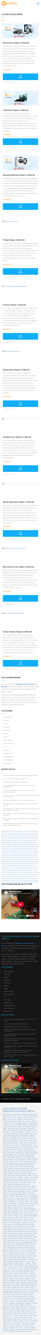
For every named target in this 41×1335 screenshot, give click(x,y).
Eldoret (13, 1331)
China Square (21, 1203)
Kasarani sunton (12, 1193)
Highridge (17, 1282)
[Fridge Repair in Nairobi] (20, 228)
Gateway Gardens (13, 1138)
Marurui (31, 1266)
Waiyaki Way (19, 1326)
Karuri (8, 1137)
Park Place (23, 1308)
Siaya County (11, 1243)
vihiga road (12, 1326)
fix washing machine (33, 838)
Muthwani (5, 1151)
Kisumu (29, 1331)
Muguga (9, 1133)
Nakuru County (31, 1238)
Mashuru (5, 1152)
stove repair (33, 868)
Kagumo (32, 1205)
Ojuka (16, 1165)
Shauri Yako (29, 1168)
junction (8, 1287)
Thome (26, 1320)
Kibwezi (5, 1221)
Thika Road (15, 1320)
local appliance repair (28, 853)
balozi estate (34, 1268)
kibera (9, 1296)
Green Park (33, 1138)
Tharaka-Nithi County (8, 1229)
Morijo (26, 1179)
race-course (32, 1310)
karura (36, 1291)
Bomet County (34, 1240)
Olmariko (24, 1175)
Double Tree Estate (24, 1273)
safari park (5, 1317)
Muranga (10, 1259)
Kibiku (4, 1210)
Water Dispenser (8, 760)
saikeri (21, 1208)
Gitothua (20, 1116)
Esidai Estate (30, 1156)
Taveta (4, 1215)
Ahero (30, 1221)
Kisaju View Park (20, 1158)
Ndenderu (32, 1135)
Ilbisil (9, 1158)
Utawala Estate (17, 1173)
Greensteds (5, 1159)
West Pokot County (13, 1235)
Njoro (36, 1210)
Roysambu (32, 1313)
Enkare (10, 1172)
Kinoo (4, 1298)
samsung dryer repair (31, 865)
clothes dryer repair (5, 836)
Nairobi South (29, 1254)
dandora (5, 1217)
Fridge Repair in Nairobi (14, 240)
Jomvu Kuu (10, 1252)
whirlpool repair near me (17, 882)
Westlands (11, 1327)
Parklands (5, 1310)
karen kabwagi (7, 1292)
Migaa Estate (26, 1184)
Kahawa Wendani (15, 1289)
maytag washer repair (26, 857)
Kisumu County (20, 1243)
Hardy (12, 1282)
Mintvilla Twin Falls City (27, 1147)
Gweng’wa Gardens (32, 1280)
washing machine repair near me (29, 876)
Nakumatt (22, 1256)
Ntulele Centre (11, 1175)
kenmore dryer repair (9, 848)
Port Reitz (21, 1264)
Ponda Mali (11, 1168)
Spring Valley (16, 1319)
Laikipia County (21, 1238)
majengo (16, 1305)
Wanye (31, 1326)
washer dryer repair (5, 874)
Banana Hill (7, 1270)
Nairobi (14, 861)
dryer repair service (24, 838)
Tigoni (25, 1182)
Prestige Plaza (21, 1200)
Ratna (8, 1196)
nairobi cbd (29, 1256)
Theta (24, 1130)
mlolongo (11, 1182)
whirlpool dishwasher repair (12, 880)
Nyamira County (23, 1245)
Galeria (27, 1277)
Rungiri (35, 1315)
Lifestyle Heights (16, 1114)
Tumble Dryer (7, 753)
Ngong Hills (32, 1208)
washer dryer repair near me (16, 874)
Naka (32, 1165)
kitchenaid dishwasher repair (26, 849)
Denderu (10, 1184)
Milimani (15, 1166)
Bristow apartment (7, 1189)
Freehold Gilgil (27, 1161)
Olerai (10, 1173)
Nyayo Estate (32, 1306)
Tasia (34, 1319)
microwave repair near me (32, 859)
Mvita (16, 1264)
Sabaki (13, 1158)
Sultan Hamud (7, 1149)
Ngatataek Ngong (20, 1152)
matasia (26, 1266)
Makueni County (12, 1231)
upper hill (9, 1324)
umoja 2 (33, 1322)
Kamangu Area (15, 1210)
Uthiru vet (5, 1326)
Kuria (9, 1221)
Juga (21, 1207)
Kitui (25, 1214)
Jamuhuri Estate (13, 1121)
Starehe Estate (7, 1124)
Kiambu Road (24, 1310)
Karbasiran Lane (18, 1291)
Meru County (29, 1228)
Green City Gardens (24, 1138)
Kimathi (19, 1205)
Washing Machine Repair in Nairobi (19, 175)
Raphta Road (12, 1312)
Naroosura (18, 1175)
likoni (33, 1261)
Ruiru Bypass (7, 1205)
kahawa (32, 1287)
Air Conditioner (8, 717)
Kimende (31, 1296)
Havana (30, 1182)
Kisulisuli (12, 1161)
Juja (33, 1285)
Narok (32, 1212)
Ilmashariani (20, 1179)
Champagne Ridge (30, 1154)
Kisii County (15, 1245)
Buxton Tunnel (25, 1198)
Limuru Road (30, 1301)
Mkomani (30, 1250)
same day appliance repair (9, 865)
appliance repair (29, 831)
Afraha (17, 1159)
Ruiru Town (14, 1116)
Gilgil (21, 1212)
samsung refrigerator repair (21, 866)
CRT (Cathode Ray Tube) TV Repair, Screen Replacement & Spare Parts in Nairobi (21, 809)
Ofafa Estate (28, 1121)
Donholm (15, 1273)
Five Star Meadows (8, 1277)
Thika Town (21, 1121)
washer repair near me (34, 874)
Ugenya (26, 1221)
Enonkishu (13, 1179)
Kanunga (14, 1205)
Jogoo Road (28, 1285)
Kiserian (15, 1298)
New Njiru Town (12, 1200)
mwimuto (5, 1254)
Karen (25, 1291)
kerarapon (25, 1294)
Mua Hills (26, 1149)
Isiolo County (21, 1228)
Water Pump (7, 763)
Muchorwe (5, 1166)
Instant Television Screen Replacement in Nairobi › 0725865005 (19, 786)
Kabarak (10, 1247)
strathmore (23, 1319)
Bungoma (16, 1214)
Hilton (20, 1161)
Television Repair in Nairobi (15, 110)
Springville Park (30, 1144)
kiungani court (29, 1191)
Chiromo (20, 1271)
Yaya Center (27, 1327)
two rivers (17, 1322)
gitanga (21, 1278)
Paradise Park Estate (23, 1151)
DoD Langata (16, 1222)
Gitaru (16, 1182)
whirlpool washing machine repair (30, 882)
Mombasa (33, 1329)
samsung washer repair (10, 868)
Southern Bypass (7, 1319)
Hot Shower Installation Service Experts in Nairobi (19, 800)
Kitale (18, 1331)
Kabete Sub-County (17, 1130)
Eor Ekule (35, 1175)
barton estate (14, 1270)
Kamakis (25, 1193)
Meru (21, 1217)
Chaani (12, 1264)
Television (6, 750)
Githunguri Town (21, 1117)
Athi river (5, 1182)
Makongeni (29, 1305)
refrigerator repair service (19, 863)
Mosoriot (5, 1222)
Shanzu (16, 1249)
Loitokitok (22, 1144)
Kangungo (25, 1219)
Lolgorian (26, 1170)
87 (13, 1292)
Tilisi (20, 1182)
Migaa (17, 1135)
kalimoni (31, 1294)
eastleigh (32, 1273)
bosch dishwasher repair (33, 834)
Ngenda (10, 1207)
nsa (24, 1263)
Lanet (10, 1222)
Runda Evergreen (28, 1133)
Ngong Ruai (11, 1217)
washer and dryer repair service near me (30, 872)
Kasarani (24, 1292)
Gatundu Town (33, 1123)
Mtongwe (28, 1263)
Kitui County (27, 1229)
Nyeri (17, 1329)
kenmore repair (30, 848)
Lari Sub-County (11, 1119)
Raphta (12, 1196)
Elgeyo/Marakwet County (26, 1236)
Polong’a (24, 1173)
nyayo (26, 1306)
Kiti (17, 1161)
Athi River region (22, 1137)
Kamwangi (26, 1123)
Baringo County (12, 1238)
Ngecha (20, 1124)
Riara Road (29, 1312)
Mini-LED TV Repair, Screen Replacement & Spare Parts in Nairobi (21, 819)
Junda (35, 1259)
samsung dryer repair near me (8, 866)
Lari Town (19, 1119)
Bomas (20, 1270)
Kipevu (5, 1261)
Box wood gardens (25, 1186)
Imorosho (10, 1208)
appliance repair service (25, 833)
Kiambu (22, 1329)
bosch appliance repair (23, 834)
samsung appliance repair (20, 865)
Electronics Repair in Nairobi (16, 43)
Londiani (19, 1247)
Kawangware (30, 1292)
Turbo (14, 1247)
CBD (4, 1196)
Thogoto (21, 1320)
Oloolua (6, 1154)
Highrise (23, 1282)
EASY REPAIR (9, 82)
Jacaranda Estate (24, 1284)
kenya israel (19, 1294)
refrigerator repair (35, 861)
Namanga (30, 1196)
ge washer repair (9, 846)
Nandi (34, 1221)
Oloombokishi (34, 1177)
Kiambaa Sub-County (17, 1140)
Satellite (16, 1317)
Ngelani (16, 1208)
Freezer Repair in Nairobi (14, 305)
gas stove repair (12, 842)
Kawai (29, 1175)
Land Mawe (12, 1299)
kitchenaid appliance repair (14, 849)
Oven (5, 746)
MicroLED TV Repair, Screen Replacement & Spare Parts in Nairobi (21, 814)
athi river (20, 1268)
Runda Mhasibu (23, 1315)
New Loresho (32, 1264)
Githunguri (27, 1278)
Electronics (6, 730)
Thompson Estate (33, 1320)
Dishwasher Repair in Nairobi (16, 370)
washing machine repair (16, 876)
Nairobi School (7, 1256)
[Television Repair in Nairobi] (20, 98)
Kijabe (25, 1119)
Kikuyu (14, 1296)
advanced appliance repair (7, 831)
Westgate (5, 1327)
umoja (22, 1322)
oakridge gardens (7, 1186)
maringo (12, 1278)
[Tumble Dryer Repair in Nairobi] (20, 425)
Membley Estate (33, 1114)
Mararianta (27, 1177)
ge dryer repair (25, 844)
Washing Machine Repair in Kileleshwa (15, 782)
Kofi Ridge (25, 1114)
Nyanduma (31, 1119)
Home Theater (7, 740)
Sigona (36, 1133)
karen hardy (18, 1292)
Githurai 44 (6, 1280)
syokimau (29, 1319)
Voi (29, 1214)
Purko (21, 1149)
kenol (8, 1294)
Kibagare (5, 1203)
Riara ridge (16, 1207)
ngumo (17, 1263)
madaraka (10, 1305)
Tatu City (30, 1207)
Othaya (11, 1219)
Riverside (20, 1313)
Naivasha (10, 1214)
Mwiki (23, 1254)
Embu (32, 1217)
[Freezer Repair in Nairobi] (20, 293)
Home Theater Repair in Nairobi (17, 632)
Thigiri (4, 1320)
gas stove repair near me (21, 842)
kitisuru (26, 1298)
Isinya (17, 1284)
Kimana (32, 1149)
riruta (16, 1313)
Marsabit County (12, 1228)
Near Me (25, 1194)
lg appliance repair (22, 851)
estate (27, 1275)
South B (25, 1317)
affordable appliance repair (19, 831)
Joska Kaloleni (6, 1140)
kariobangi (31, 1291)
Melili (5, 1177)
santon (11, 1317)
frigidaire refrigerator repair (29, 840)
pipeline (11, 1310)
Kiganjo (5, 1128)
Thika (29, 1194)
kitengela (20, 1298)
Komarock (5, 1299)
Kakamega (23, 1331)
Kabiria (27, 1287)
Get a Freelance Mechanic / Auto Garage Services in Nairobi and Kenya (19, 791)
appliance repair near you (13, 833)
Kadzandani (12, 1250)
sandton (30, 1315)
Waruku (35, 1201)
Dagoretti (26, 1271)
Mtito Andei (34, 1214)
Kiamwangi (22, 1128)
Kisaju (25, 1196)
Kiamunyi (35, 1159)
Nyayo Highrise (13, 1203)
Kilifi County (11, 1224)
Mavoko (16, 1144)
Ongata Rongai (34, 1152)
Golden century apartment (20, 1189)
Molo (10, 1166)
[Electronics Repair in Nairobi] (20, 31)
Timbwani (24, 1259)
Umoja (34, 1194)
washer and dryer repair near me (14, 872)
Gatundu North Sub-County (29, 1126)
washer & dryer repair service (25, 870)
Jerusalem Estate (15, 1285)
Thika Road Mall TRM (16, 1194)
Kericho (8, 1331)
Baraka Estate (10, 1156)
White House (7, 1170)
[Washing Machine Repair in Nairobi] (20, 163)
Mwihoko (17, 1254)
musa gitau (11, 1254)
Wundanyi (10, 1215)
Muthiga (5, 1259)
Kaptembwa (23, 1159)
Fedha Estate (33, 1275)
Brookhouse (26, 1270)
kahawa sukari (6, 1289)
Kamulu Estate (11, 1191)
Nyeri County (32, 1231)
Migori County (7, 1245)
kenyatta (5, 1214)
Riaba (4, 1137)
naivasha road (15, 1256)
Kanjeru (11, 1291)
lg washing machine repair (17, 853)
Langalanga (15, 1163)
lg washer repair (7, 853)
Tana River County (21, 1224)
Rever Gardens (32, 1179)
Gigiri (16, 1278)
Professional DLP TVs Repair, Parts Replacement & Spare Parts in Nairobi (21, 796)
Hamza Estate (6, 1282)
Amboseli (14, 1268)
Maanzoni (6, 1144)
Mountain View (13, 1257)
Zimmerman (6, 1329)
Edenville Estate (24, 1135)
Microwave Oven (8, 743)
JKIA (22, 1285)
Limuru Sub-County (13, 1128)
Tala (31, 1145)
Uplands (5, 1200)
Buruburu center (7, 1271)
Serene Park (11, 1152)
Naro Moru (26, 1212)
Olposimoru (14, 1177)
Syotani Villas (25, 1145)
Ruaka (8, 1315)
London (9, 1163)
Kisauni (28, 1252)
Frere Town (22, 1249)
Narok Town (20, 1170)
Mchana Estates (7, 1114)
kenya (13, 1294)
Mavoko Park (15, 1149)
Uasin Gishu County (13, 1236)
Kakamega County (8, 1242)
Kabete (22, 1287)
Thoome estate (7, 1322)
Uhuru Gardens (30, 1200)
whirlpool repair (8, 882)
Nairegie (5, 1172)
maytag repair (7, 857)
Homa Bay (20, 1221)
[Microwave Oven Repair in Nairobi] (20, 555)
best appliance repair (13, 834)
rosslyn (26, 1313)
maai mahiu (26, 1247)
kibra (9, 1210)
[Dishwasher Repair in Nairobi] (20, 357)
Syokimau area (16, 1145)
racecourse (5, 1312)
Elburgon (31, 1210)
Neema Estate (11, 1198)
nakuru (35, 1256)
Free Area (15, 1172)
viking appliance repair (13, 870)
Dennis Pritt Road (7, 1273)
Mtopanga (30, 1259)
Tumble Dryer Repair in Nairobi (17, 437)
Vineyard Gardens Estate (13, 1147)
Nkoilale (20, 1177)
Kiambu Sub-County (17, 1133)
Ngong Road (10, 1263)
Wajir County (26, 1226)
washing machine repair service (8, 878)
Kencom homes (14, 1180)
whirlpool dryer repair (23, 880)
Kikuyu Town (13, 1131)
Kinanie (16, 1142)
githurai (33, 1278)
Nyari (22, 1306)
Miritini (17, 1261)
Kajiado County (15, 1240)
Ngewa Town (7, 1117)
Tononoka (28, 1261)
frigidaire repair (4, 842)
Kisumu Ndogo (34, 1203)
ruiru (12, 1315)
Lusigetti (18, 1198)
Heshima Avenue (13, 1201)
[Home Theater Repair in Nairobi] (20, 619)
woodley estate (19, 1327)
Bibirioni (14, 1124)
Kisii (4, 1331)
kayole (4, 1294)
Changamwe (17, 1252)
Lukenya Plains (34, 1142)
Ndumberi (31, 1193)
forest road (16, 1277)
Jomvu (23, 1252)
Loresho (5, 1303)
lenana (11, 1301)
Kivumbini (5, 1165)
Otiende (13, 1308)
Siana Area (6, 1179)
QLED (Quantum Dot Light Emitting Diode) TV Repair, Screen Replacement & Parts (20, 824)
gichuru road (32, 1284)
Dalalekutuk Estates (20, 1156)
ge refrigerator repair (33, 844)
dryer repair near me (15, 838)
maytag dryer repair (24, 855)
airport (9, 1268)
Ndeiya (24, 1124)
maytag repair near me (16, 857)
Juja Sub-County (29, 1131)
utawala (23, 1324)
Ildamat (5, 1158)
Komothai (29, 1117)
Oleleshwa (5, 1173)
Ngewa (4, 1119)
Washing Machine (8, 756)
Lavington (5, 1301)
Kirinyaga (5, 1219)
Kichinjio (6, 1161)
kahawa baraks (31, 1187)
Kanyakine (27, 1217)
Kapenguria (16, 1212)
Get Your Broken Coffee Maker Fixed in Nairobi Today (20, 775)
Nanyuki (12, 1329)
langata (25, 1299)
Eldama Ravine (8, 1212)
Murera (25, 1116)
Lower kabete (11, 1303)
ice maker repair (27, 846)
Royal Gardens (33, 1151)
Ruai (4, 1315)
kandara (5, 1207)
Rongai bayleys (10, 1187)
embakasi (10, 1275)
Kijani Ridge (6, 1116)
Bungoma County (27, 1242)
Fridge (5, 737)
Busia (21, 1214)
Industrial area (11, 1284)
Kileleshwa (20, 1296)
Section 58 (22, 1166)
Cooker (5, 723)
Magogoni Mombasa (8, 1249)
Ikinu (34, 1117)
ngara (26, 1264)
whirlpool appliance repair (21, 878)
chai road (14, 1271)
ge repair (3, 846)
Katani (35, 1140)
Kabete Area (26, 1205)
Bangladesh (22, 1165)
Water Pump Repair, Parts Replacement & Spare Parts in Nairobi (20, 804)
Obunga (18, 1306)
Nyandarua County (23, 1231)
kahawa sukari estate (20, 1187)
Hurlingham (30, 1282)
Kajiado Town (12, 1151)
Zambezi (33, 1327)
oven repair (18, 861)
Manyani (12, 1165)
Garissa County (18, 1226)
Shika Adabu (23, 1250)
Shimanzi (32, 1247)
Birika (4, 1156)
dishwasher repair (14, 836)
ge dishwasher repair (17, 844)
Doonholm (21, 1201)
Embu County (19, 1229)
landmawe (19, 1299)
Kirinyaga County (7, 1233)
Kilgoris (13, 1170)
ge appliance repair (31, 842)
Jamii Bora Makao (31, 1158)
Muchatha (5, 1257)
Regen (23, 1312)
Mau (9, 1177)
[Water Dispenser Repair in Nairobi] (20, 490)
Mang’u (20, 1123)
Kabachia (12, 1159)
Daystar (27, 1201)
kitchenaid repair (13, 851)
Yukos (36, 1147)
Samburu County (23, 1235)
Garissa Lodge (19, 1196)
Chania (15, 1123)
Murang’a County (18, 1233)
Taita (20, 1215)
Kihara (27, 1203)
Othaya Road (6, 1308)
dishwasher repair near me (24, 836)
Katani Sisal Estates (8, 1142)
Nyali (13, 1306)
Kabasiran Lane (16, 1287)
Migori (17, 1217)
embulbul (22, 1275)
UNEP (4, 1324)
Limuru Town (16, 1186)
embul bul (16, 1275)
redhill (19, 1312)
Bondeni (5, 1168)
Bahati (21, 1163)
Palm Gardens (11, 1135)
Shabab (23, 1168)
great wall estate (31, 1180)
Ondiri (5, 1135)
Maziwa (21, 1266)
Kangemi (6, 1291)
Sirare (19, 1219)
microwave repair (23, 859)
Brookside (33, 1270)
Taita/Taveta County (8, 1226)
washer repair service (6, 876)
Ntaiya (29, 1173)
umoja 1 (27, 1322)
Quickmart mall (7, 1306)
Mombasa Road (22, 1257)
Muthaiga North (18, 1184)
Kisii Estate (21, 1131)
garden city (6, 1278)
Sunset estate (23, 1180)
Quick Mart (17, 1310)
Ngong (4, 1263)
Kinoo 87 (9, 1298)
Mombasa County (25, 1222)
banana (26, 1208)
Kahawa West (24, 1289)
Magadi (30, 1215)
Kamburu (5, 1121)
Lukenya (26, 1142)
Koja (31, 1201)
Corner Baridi (20, 1154)
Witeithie (29, 1130)
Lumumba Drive (20, 1303)
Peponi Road (30, 1308)
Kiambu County (28, 1233)
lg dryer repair (29, 851)
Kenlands (29, 1159)
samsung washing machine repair (23, 868)
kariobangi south (33, 1289)
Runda (16, 1315)
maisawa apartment (33, 1189)
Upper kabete (16, 1324)
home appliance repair (18, 846)
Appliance (6, 720)
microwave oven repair (13, 859)
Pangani (18, 1308)
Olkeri (27, 1152)
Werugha (16, 1215)
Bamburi (22, 1261)
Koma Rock (32, 1298)
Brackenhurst (33, 1198)
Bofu (18, 1250)
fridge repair (10, 840)
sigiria (20, 1317)
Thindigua (14, 1137)
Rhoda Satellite (30, 1166)
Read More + (7, 69)
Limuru (24, 1301)
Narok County (6, 1240)
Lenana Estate (22, 1172)
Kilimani (26, 1296)
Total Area (29, 1172)
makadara (22, 1305)
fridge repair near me (18, 840)
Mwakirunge (17, 1259)
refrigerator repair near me (7, 863)
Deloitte (32, 1271)
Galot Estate (33, 1277)
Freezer (5, 733)
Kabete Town (17, 1126)
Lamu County (30, 1224)
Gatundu (5, 1208)
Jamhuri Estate (6, 1285)
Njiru (21, 1263)
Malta (5, 1191)
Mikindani (11, 1261)
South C (31, 1317)
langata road (31, 1299)
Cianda (21, 1142)
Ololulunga (33, 1170)
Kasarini (20, 1193)
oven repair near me (25, 861)
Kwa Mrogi (34, 1163)
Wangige (26, 1326)
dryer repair (7, 838)
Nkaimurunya (12, 1154)
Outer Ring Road (30, 1324)
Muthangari (30, 1257)
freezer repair (4, 840)
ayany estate (27, 1268)
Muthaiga (33, 1252)
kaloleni (22, 1210)
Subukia (36, 1168)
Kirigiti (8, 1180)
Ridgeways (11, 1313)
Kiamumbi (10, 1126)
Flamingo (17, 1168)
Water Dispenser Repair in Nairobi (18, 502)
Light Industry (17, 1301)
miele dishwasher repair (6, 861)
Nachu (9, 1130)
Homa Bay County (30, 1243)
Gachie (22, 1277)
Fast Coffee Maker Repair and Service (15, 778)
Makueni (31, 1219)
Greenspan (12, 1280)
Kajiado (14, 1221)
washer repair (26, 874)
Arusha (25, 1215)
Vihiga (15, 1219)
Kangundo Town (28, 1140)
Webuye (35, 1215)
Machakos (28, 1303)
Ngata (28, 1165)
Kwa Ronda (27, 1163)
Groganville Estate (21, 1280)
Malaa (11, 1144)
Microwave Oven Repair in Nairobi (18, 567)
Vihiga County (18, 1242)
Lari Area (13, 1117)
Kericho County (25, 1240)
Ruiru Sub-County (33, 1116)
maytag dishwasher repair (14, 855)
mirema (16, 1266)
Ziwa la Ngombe (30, 1249)
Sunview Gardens (7, 1145)
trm (13, 1322)
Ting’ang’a (6, 1194)
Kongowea (5, 1250)
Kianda (5, 1296)
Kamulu (25, 1207)
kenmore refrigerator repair (20, 848)
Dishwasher (6, 727)
